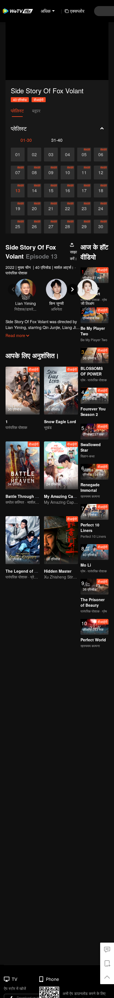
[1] (23, 391)
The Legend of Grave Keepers (34, 571)
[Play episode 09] (51, 172)
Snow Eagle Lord (60, 421)
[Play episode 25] (18, 226)
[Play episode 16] (67, 190)
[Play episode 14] (34, 190)
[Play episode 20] (34, 208)
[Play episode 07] (18, 172)
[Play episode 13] (18, 190)
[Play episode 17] (84, 190)
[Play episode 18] (101, 190)
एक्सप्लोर (77, 11)
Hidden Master (57, 571)
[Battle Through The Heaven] (23, 465)
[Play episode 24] (101, 208)
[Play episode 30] (101, 226)
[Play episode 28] (67, 226)
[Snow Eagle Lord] (61, 391)
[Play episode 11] (84, 172)
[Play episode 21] (51, 208)
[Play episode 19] (18, 208)
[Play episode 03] (51, 154)
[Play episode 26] (34, 226)
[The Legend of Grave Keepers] (23, 540)
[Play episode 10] (67, 172)
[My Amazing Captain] (61, 465)
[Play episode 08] (34, 172)
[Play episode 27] (51, 226)
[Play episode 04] (67, 154)
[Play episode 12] (101, 172)
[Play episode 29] (84, 226)
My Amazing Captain (63, 496)
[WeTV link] (18, 11)
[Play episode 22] (67, 208)
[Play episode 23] (84, 208)
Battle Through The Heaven (32, 496)
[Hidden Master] (61, 540)
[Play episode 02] (34, 154)
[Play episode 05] (84, 154)
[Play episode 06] (101, 154)
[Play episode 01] (18, 154)
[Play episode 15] (51, 190)
